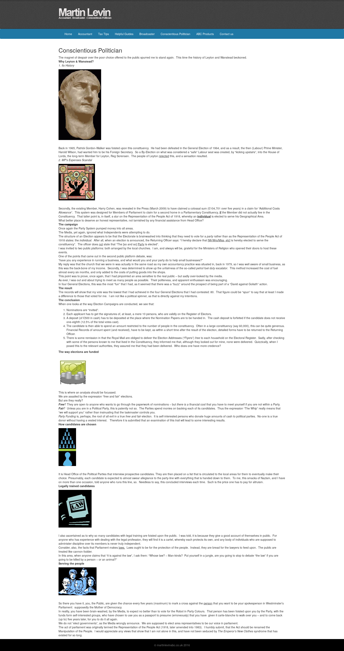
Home (68, 34)
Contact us (226, 34)
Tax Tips (103, 34)
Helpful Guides (124, 34)
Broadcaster (147, 34)
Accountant (85, 34)
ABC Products (205, 34)
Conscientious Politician (175, 34)
